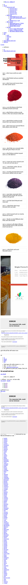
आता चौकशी (3, 374)
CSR (8, 38)
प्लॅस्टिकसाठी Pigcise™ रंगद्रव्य (17, 23)
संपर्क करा (6, 42)
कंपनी (8, 35)
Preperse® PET (13, 12)
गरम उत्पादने (3, 380)
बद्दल (5, 34)
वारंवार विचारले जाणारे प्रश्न (10, 40)
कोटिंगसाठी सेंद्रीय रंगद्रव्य (15, 24)
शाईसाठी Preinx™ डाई (15, 20)
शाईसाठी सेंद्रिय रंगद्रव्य (15, 26)
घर (4, 4)
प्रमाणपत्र (9, 36)
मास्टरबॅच (9, 27)
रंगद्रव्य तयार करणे (11, 7)
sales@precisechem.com (12, 367)
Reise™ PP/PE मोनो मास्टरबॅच (16, 28)
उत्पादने (5, 6)
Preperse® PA (13, 11)
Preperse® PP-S (13, 10)
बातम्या (5, 32)
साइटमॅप (8, 380)
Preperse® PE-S (13, 8)
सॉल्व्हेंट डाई (9, 15)
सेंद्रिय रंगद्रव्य (10, 22)
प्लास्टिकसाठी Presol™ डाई (16, 16)
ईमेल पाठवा (3, 391)
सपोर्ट (8, 39)
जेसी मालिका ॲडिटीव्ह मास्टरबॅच (16, 31)
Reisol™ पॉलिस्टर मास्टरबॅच (16, 30)
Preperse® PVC (13, 14)
